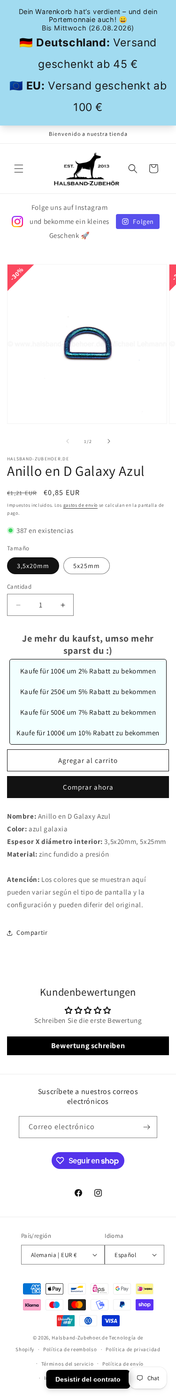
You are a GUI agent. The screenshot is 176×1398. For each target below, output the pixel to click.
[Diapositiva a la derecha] (109, 441)
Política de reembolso (70, 1349)
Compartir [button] (31, 932)
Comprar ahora (88, 787)
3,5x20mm (33, 566)
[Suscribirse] (146, 1127)
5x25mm (86, 566)
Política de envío (123, 1364)
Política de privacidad (133, 1349)
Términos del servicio (67, 1364)
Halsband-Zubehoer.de (79, 1337)
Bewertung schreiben (88, 1045)
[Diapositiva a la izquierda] (67, 441)
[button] (18, 168)
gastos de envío (80, 505)
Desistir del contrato (88, 1379)
